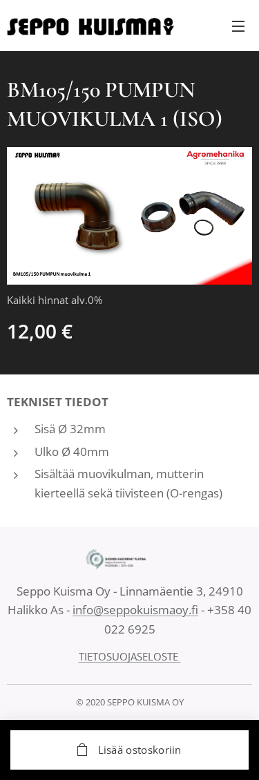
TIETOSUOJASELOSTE (130, 656)
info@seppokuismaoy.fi (135, 610)
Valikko (238, 25)
